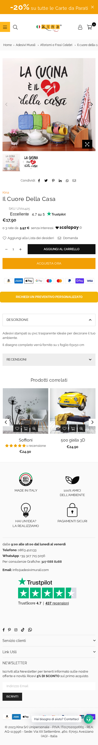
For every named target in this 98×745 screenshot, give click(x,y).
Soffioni (25, 440)
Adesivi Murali (25, 45)
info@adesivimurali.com (31, 570)
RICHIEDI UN (49, 297)
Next (91, 104)
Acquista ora (49, 263)
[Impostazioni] (80, 27)
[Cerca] (15, 27)
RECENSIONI (17, 359)
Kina (6, 192)
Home (7, 45)
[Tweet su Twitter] (46, 180)
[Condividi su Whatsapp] (67, 180)
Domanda (70, 238)
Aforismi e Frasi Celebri (56, 45)
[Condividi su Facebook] (39, 180)
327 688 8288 (51, 561)
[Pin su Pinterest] (53, 180)
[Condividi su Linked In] (60, 180)
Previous (6, 104)
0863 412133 (27, 550)
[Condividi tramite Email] (74, 180)
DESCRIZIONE (17, 320)
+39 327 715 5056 (32, 556)
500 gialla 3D (73, 440)
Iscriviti (12, 696)
